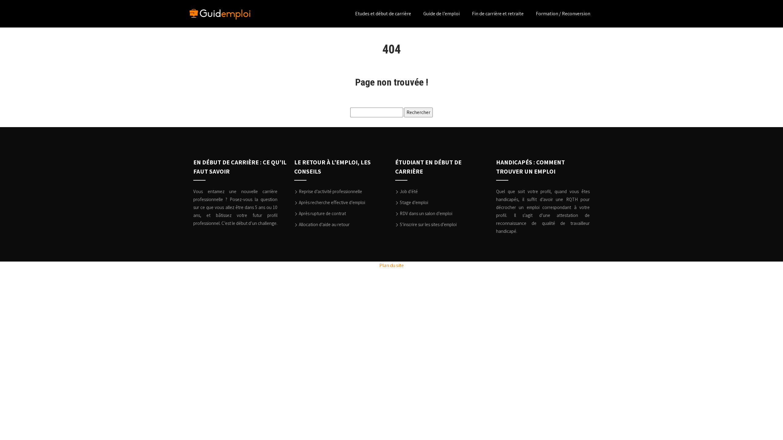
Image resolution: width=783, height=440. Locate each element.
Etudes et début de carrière (383, 13)
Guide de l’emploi (441, 13)
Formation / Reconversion (563, 13)
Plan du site (391, 265)
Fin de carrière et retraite (498, 13)
